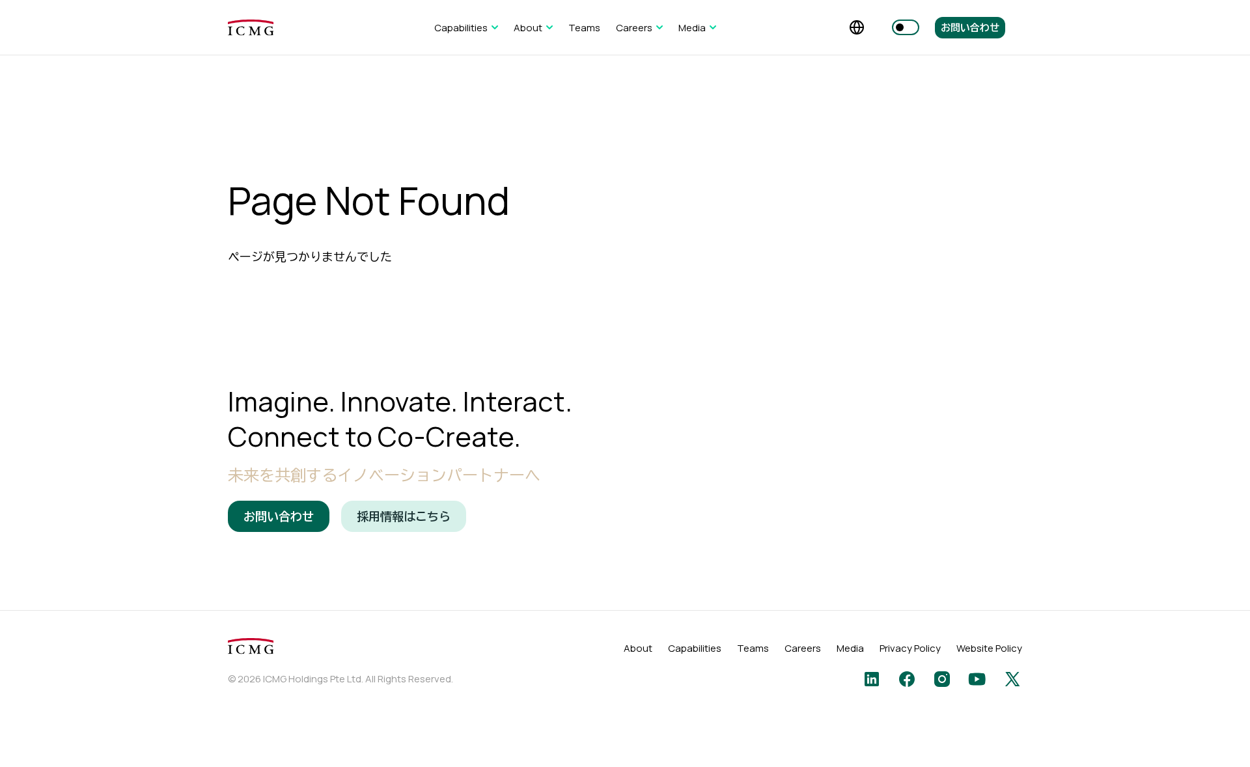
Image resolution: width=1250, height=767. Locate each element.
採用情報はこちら (404, 516)
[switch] (905, 27)
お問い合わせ (970, 28)
